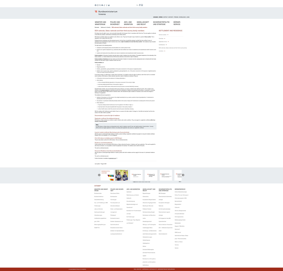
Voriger (99, 175)
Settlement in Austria (105, 27)
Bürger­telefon (178, 204)
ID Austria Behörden (179, 213)
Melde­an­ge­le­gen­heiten (180, 220)
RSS (135, 269)
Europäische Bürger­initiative (149, 199)
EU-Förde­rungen (130, 216)
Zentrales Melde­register (148, 249)
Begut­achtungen (146, 193)
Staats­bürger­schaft (147, 221)
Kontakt (170, 17)
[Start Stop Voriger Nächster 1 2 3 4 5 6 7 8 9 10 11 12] (141, 175)
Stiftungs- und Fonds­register (149, 224)
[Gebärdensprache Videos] (140, 5)
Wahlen (144, 246)
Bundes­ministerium (98, 196)
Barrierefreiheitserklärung (166, 269)
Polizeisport (113, 215)
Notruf (165, 17)
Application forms (163, 41)
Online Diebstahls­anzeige (181, 192)
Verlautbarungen (98, 215)
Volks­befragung (146, 240)
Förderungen (97, 205)
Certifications (162, 44)
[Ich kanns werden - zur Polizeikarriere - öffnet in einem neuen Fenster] (107, 175)
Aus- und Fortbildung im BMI (101, 202)
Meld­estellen (178, 223)
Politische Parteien (147, 209)
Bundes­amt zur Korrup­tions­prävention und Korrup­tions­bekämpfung (149, 262)
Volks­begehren (146, 243)
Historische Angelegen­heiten (149, 202)
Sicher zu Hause (178, 241)
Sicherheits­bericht (163, 234)
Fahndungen (113, 199)
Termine (177, 245)
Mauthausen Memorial (148, 205)
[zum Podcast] (107, 5)
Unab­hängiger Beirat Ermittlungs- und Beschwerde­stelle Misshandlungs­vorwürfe (150, 231)
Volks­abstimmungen (147, 237)
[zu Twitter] (100, 5)
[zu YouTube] (102, 5)
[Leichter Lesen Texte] (137, 5)
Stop (180, 181)
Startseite (97, 27)
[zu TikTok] (105, 5)
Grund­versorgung (131, 201)
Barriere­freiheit (178, 201)
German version (162, 34)
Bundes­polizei (113, 196)
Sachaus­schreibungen (99, 212)
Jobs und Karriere (98, 209)
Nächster (183, 175)
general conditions (105, 90)
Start (179, 181)
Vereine (176, 248)
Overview (161, 38)
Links (188, 17)
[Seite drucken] (142, 5)
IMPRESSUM (145, 269)
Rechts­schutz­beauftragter (149, 212)
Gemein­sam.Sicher (114, 193)
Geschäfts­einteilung (99, 199)
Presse (176, 17)
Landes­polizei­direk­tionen (116, 234)
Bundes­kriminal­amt (114, 218)
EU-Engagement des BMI (165, 218)
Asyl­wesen (129, 192)
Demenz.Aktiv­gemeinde (180, 210)
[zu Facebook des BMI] (96, 5)
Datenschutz (153, 269)
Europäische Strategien (164, 202)
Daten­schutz (146, 196)
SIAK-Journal (178, 232)
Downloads (182, 17)
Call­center (177, 207)
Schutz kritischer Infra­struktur (165, 224)
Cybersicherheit (162, 221)
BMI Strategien (162, 193)
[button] (100, 22)
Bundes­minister (98, 193)
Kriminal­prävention (179, 216)
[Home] (106, 11)
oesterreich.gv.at (112, 158)
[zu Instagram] (98, 5)
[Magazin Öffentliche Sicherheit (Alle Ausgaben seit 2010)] (180, 175)
